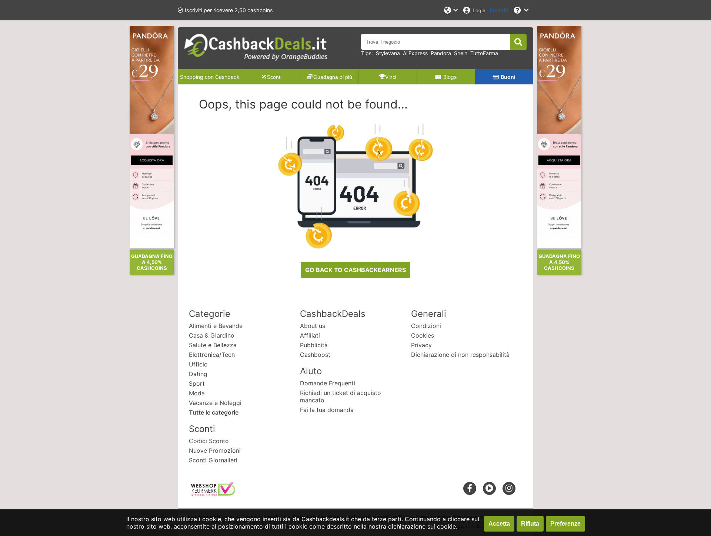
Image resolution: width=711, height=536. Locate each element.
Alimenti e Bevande (216, 325)
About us (312, 325)
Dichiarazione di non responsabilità (460, 354)
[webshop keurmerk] (213, 493)
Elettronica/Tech (212, 354)
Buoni (508, 77)
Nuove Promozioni (215, 450)
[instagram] (509, 488)
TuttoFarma (484, 53)
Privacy (421, 345)
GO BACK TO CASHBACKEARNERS (355, 270)
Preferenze (565, 523)
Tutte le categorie (213, 412)
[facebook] (470, 488)
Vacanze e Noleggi (215, 402)
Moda (197, 393)
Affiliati (310, 335)
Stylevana (388, 53)
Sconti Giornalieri (213, 460)
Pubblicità (314, 345)
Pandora (441, 53)
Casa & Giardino (211, 335)
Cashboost (315, 354)
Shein (460, 53)
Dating (198, 374)
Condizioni (426, 325)
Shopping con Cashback (210, 77)
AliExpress (415, 53)
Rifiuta (530, 523)
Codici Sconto (209, 441)
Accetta (499, 523)
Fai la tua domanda (327, 409)
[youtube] (489, 488)
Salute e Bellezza (213, 345)
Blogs (450, 77)
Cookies (422, 335)
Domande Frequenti (327, 383)
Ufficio (198, 364)
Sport (197, 383)
